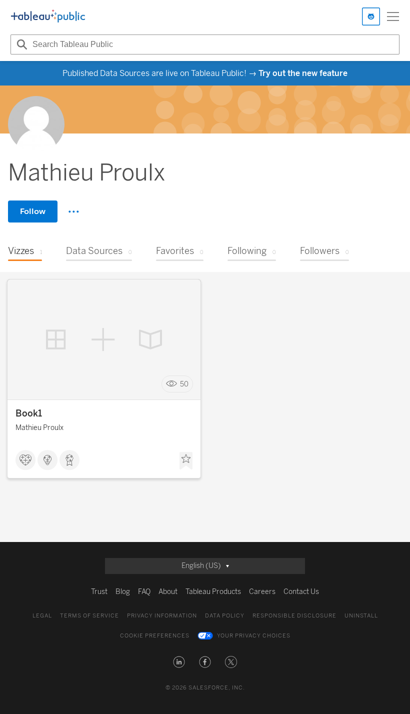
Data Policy (224, 615)
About (168, 592)
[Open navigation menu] (393, 16)
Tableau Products (213, 592)
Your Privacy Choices (253, 635)
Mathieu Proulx (40, 428)
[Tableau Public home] (48, 16)
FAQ (144, 592)
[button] (179, 662)
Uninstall (361, 615)
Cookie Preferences (155, 635)
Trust (99, 592)
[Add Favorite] (186, 461)
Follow (33, 211)
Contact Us (301, 592)
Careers (262, 592)
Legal (42, 615)
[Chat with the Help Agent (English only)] (371, 17)
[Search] (21, 45)
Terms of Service (89, 615)
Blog (123, 592)
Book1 (29, 413)
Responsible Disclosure (294, 615)
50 (184, 384)
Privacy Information (162, 615)
